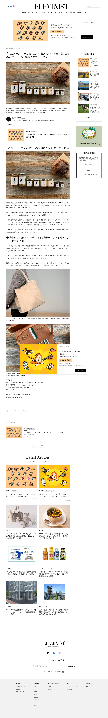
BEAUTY (37, 12)
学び (96, 70)
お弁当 (41, 445)
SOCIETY (72, 12)
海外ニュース (96, 93)
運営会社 (18, 689)
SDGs (84, 12)
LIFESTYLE (50, 12)
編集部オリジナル (96, 59)
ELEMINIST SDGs (20, 691)
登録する (89, 170)
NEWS (24, 12)
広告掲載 (50, 689)
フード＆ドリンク (17, 48)
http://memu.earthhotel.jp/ (14, 397)
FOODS (43, 12)
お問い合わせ (51, 686)
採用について (89, 686)
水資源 (96, 81)
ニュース (24, 48)
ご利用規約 (69, 689)
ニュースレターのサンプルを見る (89, 174)
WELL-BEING (58, 12)
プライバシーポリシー (72, 686)
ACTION (78, 12)
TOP (7, 48)
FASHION (30, 12)
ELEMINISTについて (21, 686)
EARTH (66, 12)
